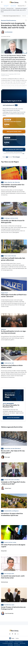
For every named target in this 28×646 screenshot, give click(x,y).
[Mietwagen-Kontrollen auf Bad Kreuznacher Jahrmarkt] (14, 283)
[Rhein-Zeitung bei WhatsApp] (9, 634)
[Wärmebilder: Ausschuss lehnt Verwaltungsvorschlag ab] (14, 172)
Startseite (3, 8)
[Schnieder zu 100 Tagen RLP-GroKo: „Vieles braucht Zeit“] (14, 469)
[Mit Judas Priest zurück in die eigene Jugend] (14, 532)
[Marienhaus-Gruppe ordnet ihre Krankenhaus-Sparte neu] (14, 501)
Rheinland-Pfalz (10, 8)
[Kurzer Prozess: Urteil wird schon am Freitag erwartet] (14, 594)
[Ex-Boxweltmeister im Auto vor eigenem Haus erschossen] (14, 320)
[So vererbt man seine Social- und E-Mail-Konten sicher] (14, 563)
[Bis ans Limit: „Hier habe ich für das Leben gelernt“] (14, 438)
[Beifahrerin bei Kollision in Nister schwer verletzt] (14, 353)
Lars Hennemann (8, 32)
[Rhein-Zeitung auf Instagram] (15, 634)
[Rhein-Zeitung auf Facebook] (12, 634)
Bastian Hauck (8, 488)
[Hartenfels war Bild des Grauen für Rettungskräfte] (14, 208)
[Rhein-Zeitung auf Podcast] (18, 634)
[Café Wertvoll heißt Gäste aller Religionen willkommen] (14, 246)
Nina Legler (7, 457)
